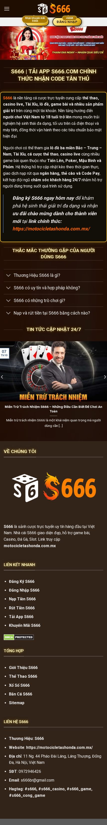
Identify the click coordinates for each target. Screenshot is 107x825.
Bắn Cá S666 (20, 694)
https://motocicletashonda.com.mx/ (51, 229)
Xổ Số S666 (19, 685)
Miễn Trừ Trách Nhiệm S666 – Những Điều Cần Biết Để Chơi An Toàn (53, 409)
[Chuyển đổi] (8, 276)
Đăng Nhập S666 (24, 590)
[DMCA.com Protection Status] (19, 637)
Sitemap (16, 702)
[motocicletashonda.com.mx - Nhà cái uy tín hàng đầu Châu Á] (53, 8)
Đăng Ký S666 (21, 581)
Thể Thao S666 (23, 676)
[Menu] (7, 8)
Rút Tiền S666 (22, 608)
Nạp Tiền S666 (22, 599)
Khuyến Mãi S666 (24, 625)
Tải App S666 (21, 616)
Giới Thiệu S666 (23, 667)
